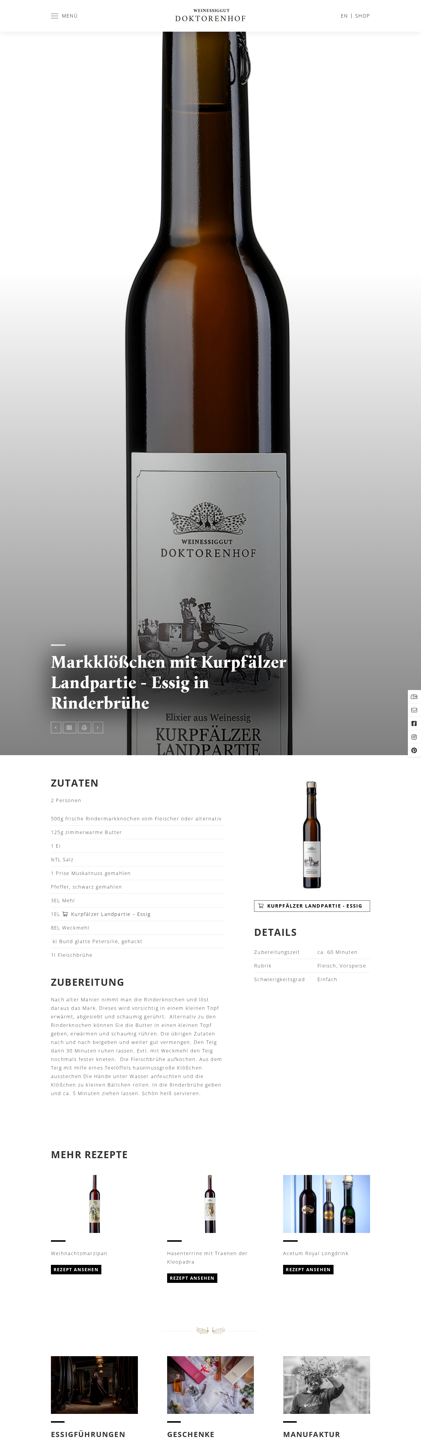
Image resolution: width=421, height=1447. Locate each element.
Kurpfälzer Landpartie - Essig (313, 905)
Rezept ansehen (76, 1269)
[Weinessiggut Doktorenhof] (210, 16)
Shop (362, 15)
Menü (70, 15)
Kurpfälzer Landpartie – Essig (110, 914)
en (344, 15)
